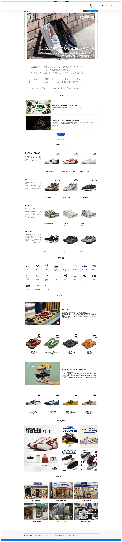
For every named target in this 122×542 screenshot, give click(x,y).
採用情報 (36, 535)
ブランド (53, 11)
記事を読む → (55, 109)
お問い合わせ (71, 535)
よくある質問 (65, 535)
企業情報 (31, 535)
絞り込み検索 (93, 11)
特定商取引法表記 (58, 535)
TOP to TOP (26, 11)
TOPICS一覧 (61, 139)
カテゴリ (38, 11)
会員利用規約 (41, 535)
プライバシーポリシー (49, 535)
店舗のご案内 (26, 535)
